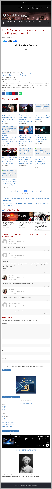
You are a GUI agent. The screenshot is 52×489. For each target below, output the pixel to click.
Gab (3, 419)
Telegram (4, 418)
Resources (31, 21)
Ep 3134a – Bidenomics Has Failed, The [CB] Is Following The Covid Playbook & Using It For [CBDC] (25, 139)
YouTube (4, 407)
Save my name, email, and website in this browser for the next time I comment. (24, 366)
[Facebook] (3, 93)
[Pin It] (13, 93)
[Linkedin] (10, 93)
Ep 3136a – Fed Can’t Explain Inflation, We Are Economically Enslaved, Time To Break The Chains (9, 117)
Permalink (13, 243)
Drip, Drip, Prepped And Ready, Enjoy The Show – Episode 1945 (26, 224)
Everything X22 (21, 21)
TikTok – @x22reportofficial (8, 424)
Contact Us (40, 21)
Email (4, 351)
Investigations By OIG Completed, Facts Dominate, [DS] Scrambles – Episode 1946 (41, 225)
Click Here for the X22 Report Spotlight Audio (26, 449)
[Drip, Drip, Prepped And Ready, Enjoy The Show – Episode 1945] (26, 213)
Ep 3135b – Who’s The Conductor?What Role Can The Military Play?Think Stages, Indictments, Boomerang (26, 117)
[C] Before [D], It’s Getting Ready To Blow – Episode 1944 (10, 224)
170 (29, 191)
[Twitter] (7, 93)
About (7, 24)
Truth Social (5, 415)
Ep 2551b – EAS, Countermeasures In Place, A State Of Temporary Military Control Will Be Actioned (26, 204)
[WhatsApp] (20, 93)
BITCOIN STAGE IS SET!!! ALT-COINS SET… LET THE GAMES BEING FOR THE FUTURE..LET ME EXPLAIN (26, 199)
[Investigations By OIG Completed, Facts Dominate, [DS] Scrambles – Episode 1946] (42, 213)
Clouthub (4, 410)
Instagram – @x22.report (7, 422)
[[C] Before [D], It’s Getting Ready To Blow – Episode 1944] (10, 213)
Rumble (4, 406)
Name (4, 343)
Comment (5, 323)
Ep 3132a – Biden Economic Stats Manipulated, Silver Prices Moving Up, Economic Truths (40, 161)
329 (40, 191)
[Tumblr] (16, 93)
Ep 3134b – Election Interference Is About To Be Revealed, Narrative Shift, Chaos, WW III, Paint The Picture (9, 139)
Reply (47, 250)
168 (21, 191)
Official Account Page (7, 426)
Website (4, 358)
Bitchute (4, 409)
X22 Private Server (11, 21)
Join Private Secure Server (26, 403)
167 (18, 191)
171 (33, 191)
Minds (3, 421)
